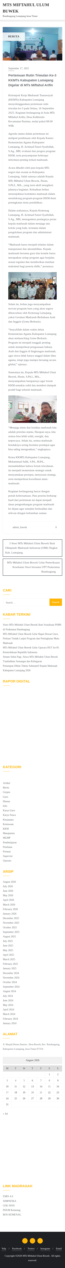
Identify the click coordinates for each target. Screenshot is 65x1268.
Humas (6, 801)
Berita (6, 787)
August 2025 (9, 936)
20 (32, 1092)
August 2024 (9, 991)
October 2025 (10, 927)
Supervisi (7, 856)
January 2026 (9, 913)
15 (49, 1086)
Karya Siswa (9, 815)
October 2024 (10, 982)
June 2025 (8, 945)
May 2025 (8, 950)
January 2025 (9, 968)
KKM (6, 828)
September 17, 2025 (18, 68)
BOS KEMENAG (12, 1214)
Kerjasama (8, 819)
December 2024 (11, 973)
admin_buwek (19, 527)
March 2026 (9, 904)
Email (59, 1248)
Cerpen (6, 792)
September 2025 (11, 932)
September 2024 (11, 986)
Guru (5, 797)
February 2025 (10, 964)
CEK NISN (9, 1205)
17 (7, 1092)
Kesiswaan (8, 824)
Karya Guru (9, 810)
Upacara (7, 860)
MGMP (6, 837)
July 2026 (8, 886)
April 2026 (8, 900)
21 (41, 1092)
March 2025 (9, 959)
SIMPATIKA (9, 1201)
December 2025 (11, 918)
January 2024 (9, 1023)
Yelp (4, 1248)
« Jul (5, 1113)
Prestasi (7, 851)
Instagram (45, 1248)
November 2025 (11, 922)
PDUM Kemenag (11, 1210)
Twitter (31, 1248)
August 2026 (9, 881)
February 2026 (10, 909)
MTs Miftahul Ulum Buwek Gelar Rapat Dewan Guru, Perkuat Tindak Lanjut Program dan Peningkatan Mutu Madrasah (31, 638)
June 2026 (8, 891)
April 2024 (8, 1009)
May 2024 (8, 1005)
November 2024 (11, 977)
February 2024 (10, 1018)
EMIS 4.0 (8, 1196)
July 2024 (8, 996)
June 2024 (8, 1000)
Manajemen (9, 833)
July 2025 (8, 941)
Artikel (6, 783)
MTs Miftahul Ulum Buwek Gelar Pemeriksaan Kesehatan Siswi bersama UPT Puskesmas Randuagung (33, 567)
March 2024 (9, 1014)
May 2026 (8, 895)
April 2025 (8, 954)
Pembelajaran (10, 842)
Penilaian (7, 847)
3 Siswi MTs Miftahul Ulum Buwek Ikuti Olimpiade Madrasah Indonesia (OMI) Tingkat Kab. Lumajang (31, 548)
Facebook (17, 1248)
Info (5, 806)
